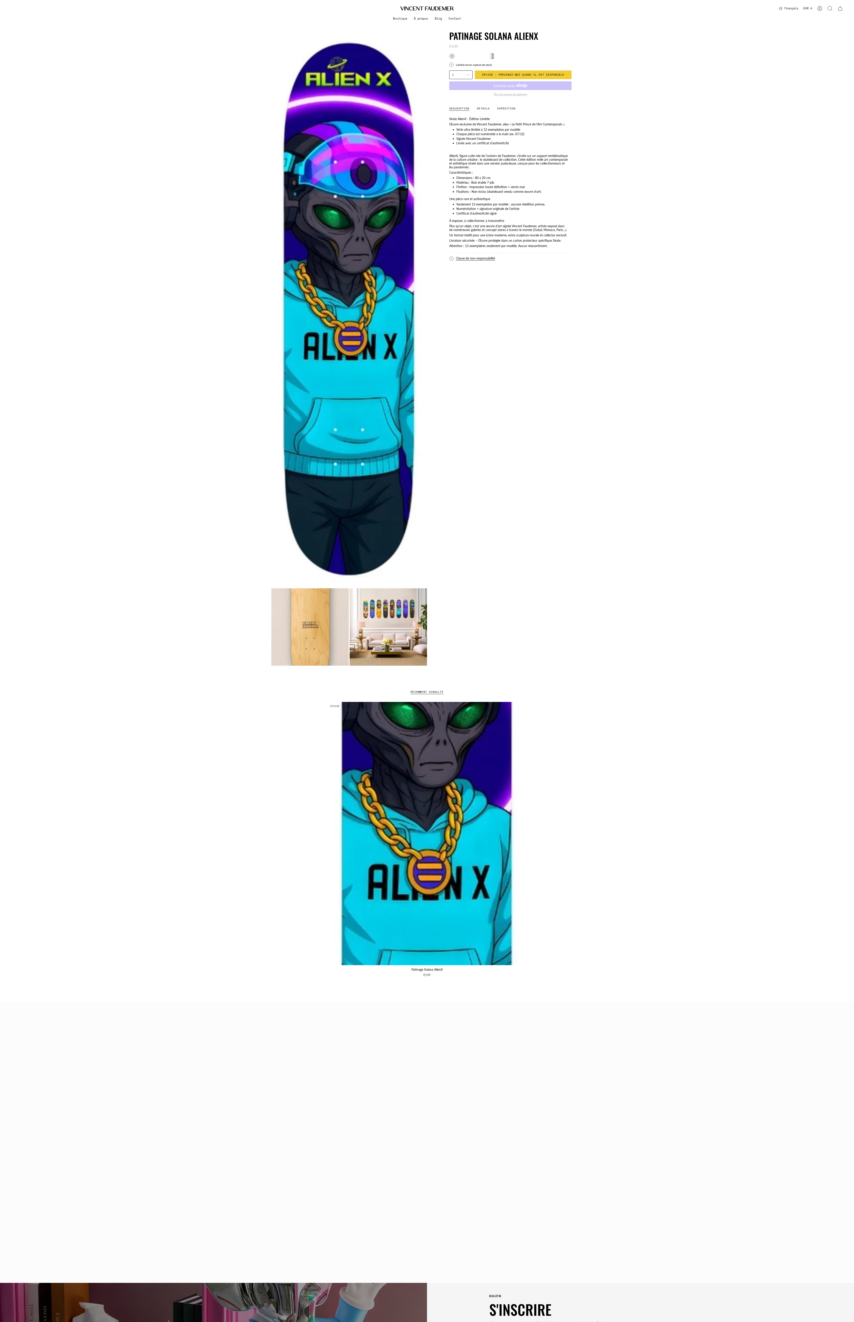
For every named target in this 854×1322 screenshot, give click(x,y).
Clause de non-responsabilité (475, 258)
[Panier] (840, 8)
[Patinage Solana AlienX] (427, 833)
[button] (400, 19)
